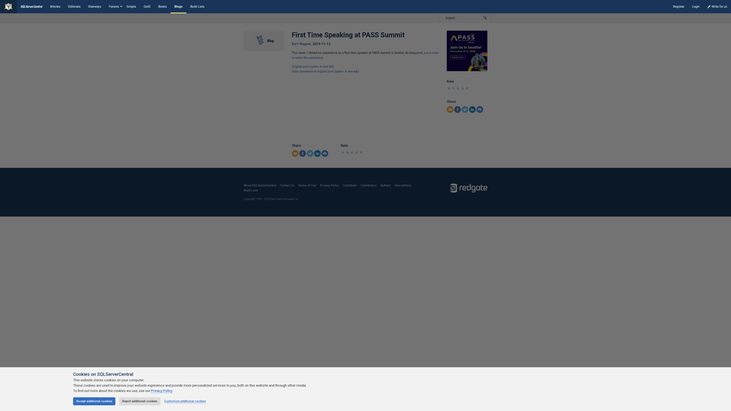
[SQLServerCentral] (8, 6)
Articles (55, 6)
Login (695, 6)
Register (678, 6)
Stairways (94, 6)
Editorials (74, 6)
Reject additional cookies (139, 401)
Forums (114, 6)
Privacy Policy (161, 391)
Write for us (719, 6)
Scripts (131, 6)
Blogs (178, 6)
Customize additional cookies (185, 401)
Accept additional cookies (94, 401)
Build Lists (197, 6)
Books (162, 6)
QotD (147, 6)
